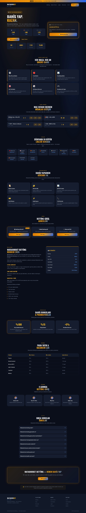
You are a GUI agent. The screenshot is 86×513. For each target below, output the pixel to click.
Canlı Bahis (53, 501)
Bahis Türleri (54, 4)
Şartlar (67, 505)
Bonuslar (64, 4)
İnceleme (52, 505)
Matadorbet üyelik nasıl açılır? (43, 456)
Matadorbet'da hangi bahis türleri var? (43, 440)
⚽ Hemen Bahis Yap (13, 39)
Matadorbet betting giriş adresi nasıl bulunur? (43, 435)
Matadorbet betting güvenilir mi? (43, 431)
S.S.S (68, 4)
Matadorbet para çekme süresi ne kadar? (43, 448)
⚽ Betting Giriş (43, 478)
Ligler (59, 4)
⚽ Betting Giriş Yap (63, 34)
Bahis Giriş (75, 4)
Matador (11, 4)
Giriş (36, 501)
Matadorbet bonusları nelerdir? (43, 444)
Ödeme (36, 505)
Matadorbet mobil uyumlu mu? (43, 452)
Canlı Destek (68, 501)
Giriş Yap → (18, 234)
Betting (48, 4)
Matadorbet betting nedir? (43, 427)
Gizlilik (67, 503)
